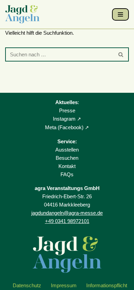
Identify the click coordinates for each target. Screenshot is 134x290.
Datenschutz (27, 285)
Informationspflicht (106, 285)
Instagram (64, 119)
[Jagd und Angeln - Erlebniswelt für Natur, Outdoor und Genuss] (24, 14)
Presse (67, 110)
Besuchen (67, 158)
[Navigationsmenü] (120, 14)
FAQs (67, 174)
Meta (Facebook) (64, 127)
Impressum (64, 285)
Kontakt (67, 166)
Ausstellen (67, 150)
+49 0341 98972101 (67, 221)
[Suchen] (121, 54)
